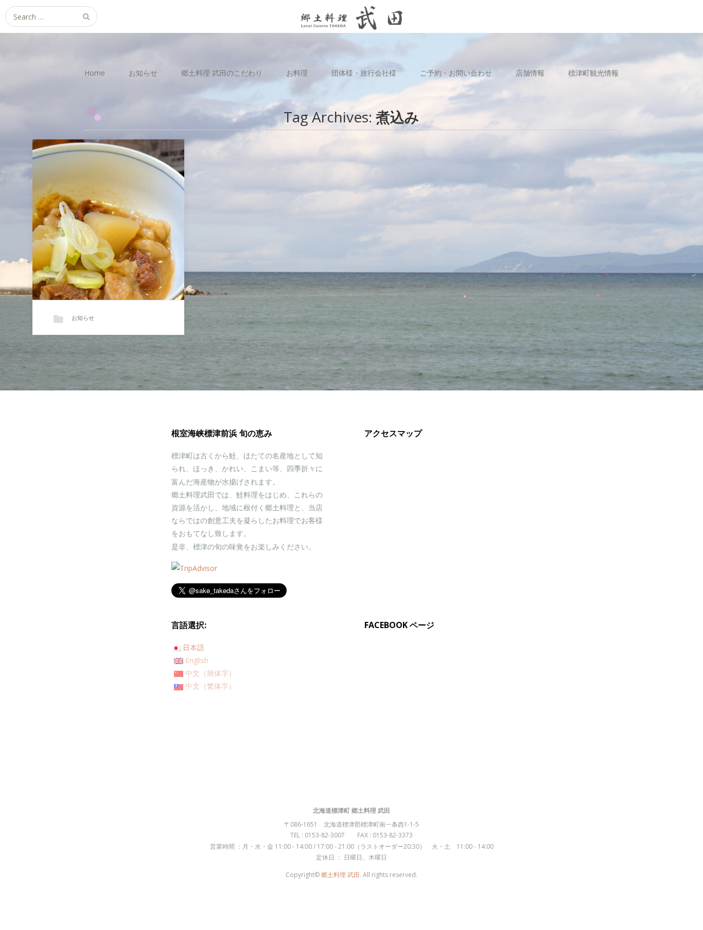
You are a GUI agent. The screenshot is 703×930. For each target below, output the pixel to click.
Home (94, 73)
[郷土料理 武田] (351, 16)
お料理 (297, 73)
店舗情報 (530, 73)
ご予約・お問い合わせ (456, 73)
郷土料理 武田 (340, 874)
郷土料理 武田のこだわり (221, 73)
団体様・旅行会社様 (363, 73)
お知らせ (143, 73)
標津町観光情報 (593, 73)
